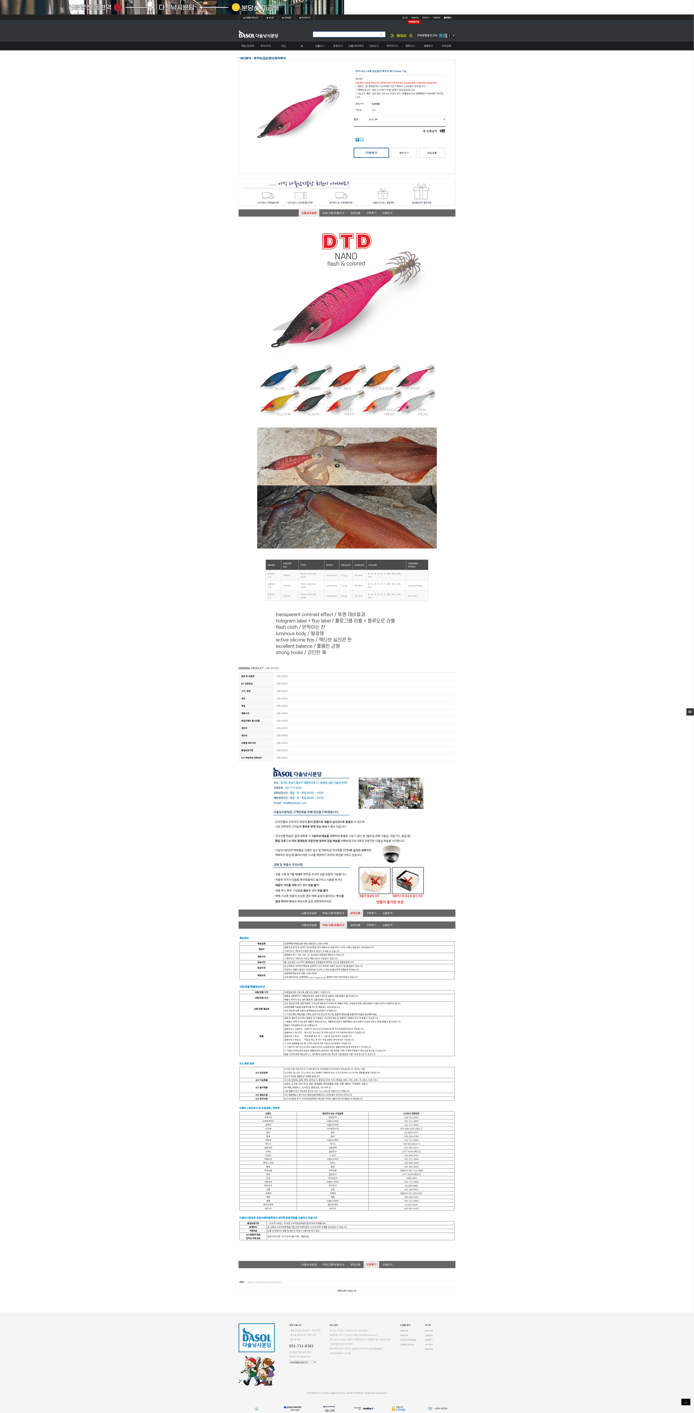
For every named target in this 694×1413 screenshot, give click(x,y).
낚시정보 (429, 1344)
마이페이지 (305, 17)
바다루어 (245, 58)
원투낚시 (410, 46)
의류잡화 (446, 46)
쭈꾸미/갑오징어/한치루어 (270, 58)
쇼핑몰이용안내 (407, 1344)
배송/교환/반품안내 (333, 213)
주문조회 (436, 17)
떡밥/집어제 (247, 46)
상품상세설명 (309, 213)
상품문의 (387, 213)
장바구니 (425, 17)
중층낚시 (338, 46)
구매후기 (371, 213)
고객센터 (287, 17)
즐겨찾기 (447, 17)
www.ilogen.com (317, 977)
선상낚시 (374, 46)
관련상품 (355, 213)
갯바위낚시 (392, 46)
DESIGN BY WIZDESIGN (376, 1393)
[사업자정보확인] (375, 1349)
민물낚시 (320, 46)
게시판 (271, 17)
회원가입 (415, 17)
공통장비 (428, 46)
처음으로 (404, 1331)
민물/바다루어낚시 (356, 47)
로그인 (405, 17)
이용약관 (404, 1335)
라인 (283, 46)
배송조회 (429, 1349)
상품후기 (429, 1340)
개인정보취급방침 (408, 1340)
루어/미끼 (265, 46)
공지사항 (429, 1331)
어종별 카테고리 (251, 17)
